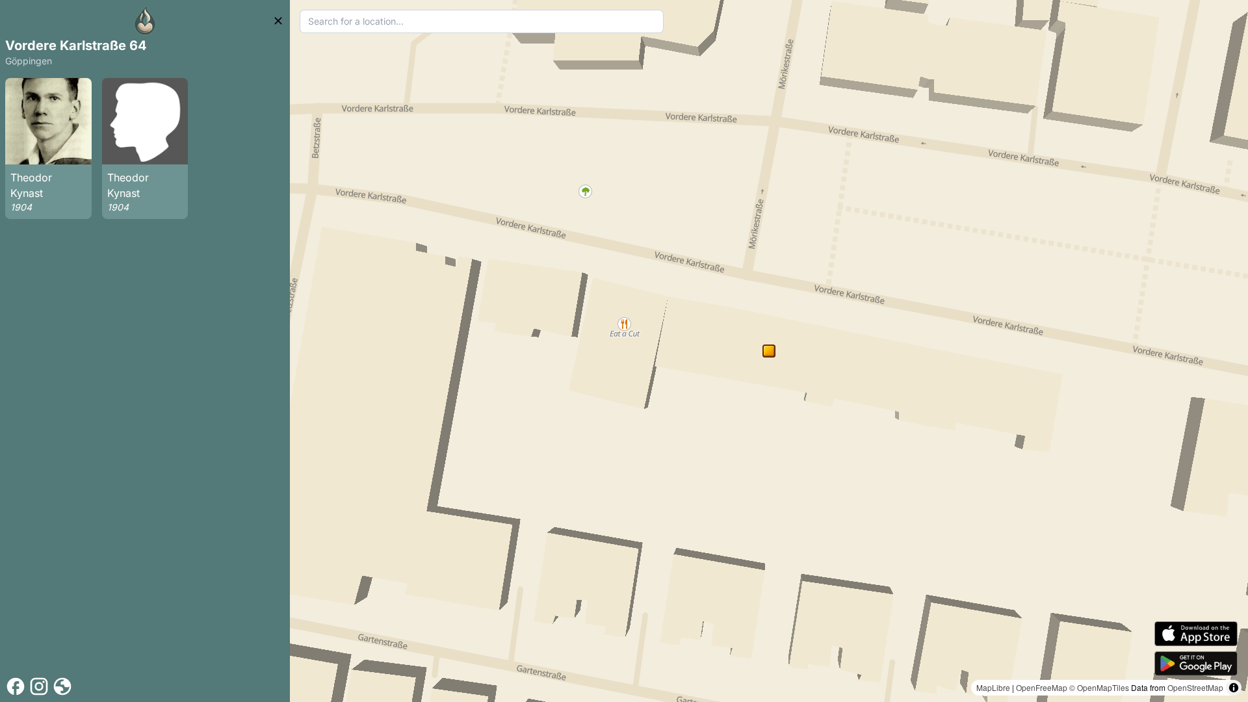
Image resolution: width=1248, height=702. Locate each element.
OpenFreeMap (1041, 687)
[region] (769, 351)
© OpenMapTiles (1099, 687)
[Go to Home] (145, 20)
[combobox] (481, 21)
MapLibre (993, 687)
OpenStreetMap (1195, 687)
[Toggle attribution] (1234, 688)
